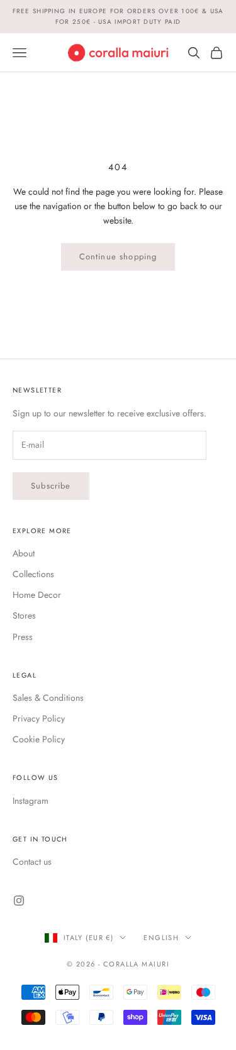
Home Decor (37, 594)
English (161, 938)
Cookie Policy (39, 739)
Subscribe (51, 486)
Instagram (30, 800)
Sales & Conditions (48, 697)
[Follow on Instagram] (19, 900)
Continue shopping (118, 256)
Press (23, 637)
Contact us (32, 861)
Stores (24, 615)
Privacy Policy (39, 718)
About (24, 553)
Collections (33, 574)
